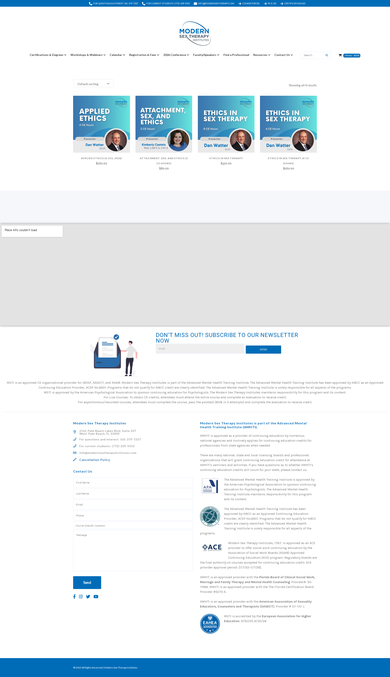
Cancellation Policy (94, 460)
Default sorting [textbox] (88, 84)
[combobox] (93, 83)
